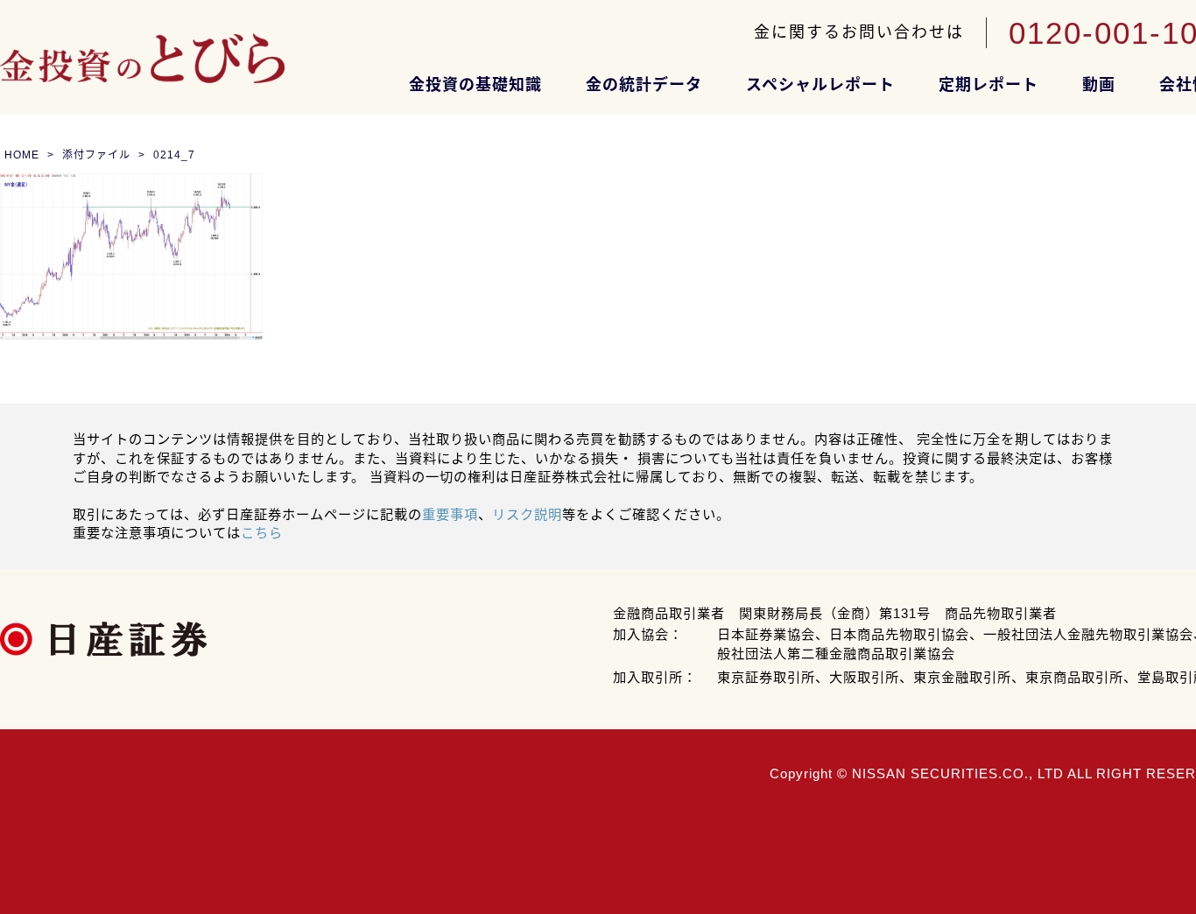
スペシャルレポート (820, 85)
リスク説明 (527, 514)
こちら (262, 532)
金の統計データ (644, 85)
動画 (1098, 85)
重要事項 (450, 514)
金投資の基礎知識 (475, 85)
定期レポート (988, 85)
